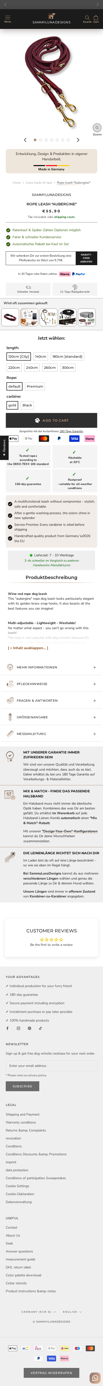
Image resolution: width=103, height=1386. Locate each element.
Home (17, 183)
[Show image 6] (62, 140)
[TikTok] (40, 1028)
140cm (40, 356)
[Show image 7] (68, 140)
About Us (13, 1235)
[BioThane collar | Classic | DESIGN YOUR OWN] (87, 310)
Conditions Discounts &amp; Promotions (36, 1154)
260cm (50, 367)
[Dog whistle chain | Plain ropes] (48, 310)
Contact (11, 1227)
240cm (32, 367)
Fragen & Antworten (37, 700)
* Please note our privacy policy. (26, 1075)
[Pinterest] (29, 1028)
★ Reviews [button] (4, 447)
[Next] (78, 140)
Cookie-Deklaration (20, 1194)
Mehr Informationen (37, 667)
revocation (13, 1138)
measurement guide (20, 1259)
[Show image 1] (35, 140)
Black (27, 405)
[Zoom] (97, 127)
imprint (11, 1162)
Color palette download (23, 1275)
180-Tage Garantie (71, 431)
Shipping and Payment (23, 1114)
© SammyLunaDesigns (51, 1321)
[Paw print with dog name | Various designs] (29, 310)
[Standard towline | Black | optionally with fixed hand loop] (68, 310)
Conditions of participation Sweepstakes (36, 1178)
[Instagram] (18, 1028)
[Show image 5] (57, 140)
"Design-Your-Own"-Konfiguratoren (69, 831)
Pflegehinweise (32, 684)
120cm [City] (18, 356)
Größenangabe (32, 717)
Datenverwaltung (19, 1202)
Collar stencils (16, 1283)
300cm (68, 367)
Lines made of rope (39, 183)
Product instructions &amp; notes (31, 1291)
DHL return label (18, 1267)
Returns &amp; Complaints (26, 1130)
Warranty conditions (21, 1122)
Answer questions (19, 1251)
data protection (17, 1170)
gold (12, 405)
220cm (14, 367)
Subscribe (22, 1086)
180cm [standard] (67, 356)
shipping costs (64, 217)
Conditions (14, 1146)
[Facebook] (7, 1028)
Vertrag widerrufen (51, 1373)
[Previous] (25, 140)
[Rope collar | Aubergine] (10, 310)
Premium (35, 386)
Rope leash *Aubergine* (74, 183)
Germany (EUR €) (37, 1311)
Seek (9, 1243)
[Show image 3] (46, 140)
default (14, 386)
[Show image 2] (40, 140)
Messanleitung (31, 734)
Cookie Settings (17, 1186)
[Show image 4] (51, 140)
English (70, 1311)
